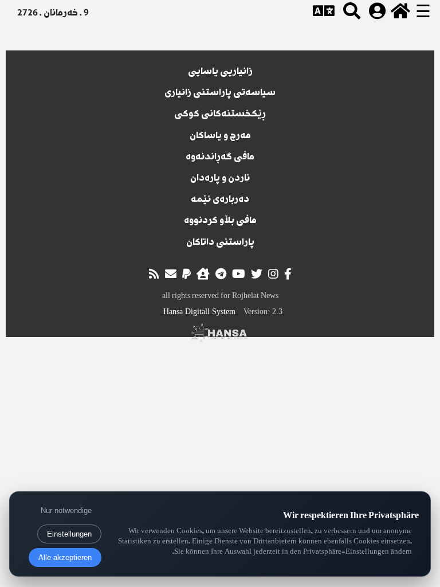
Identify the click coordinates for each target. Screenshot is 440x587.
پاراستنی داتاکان (220, 243)
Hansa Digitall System (199, 311)
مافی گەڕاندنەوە (220, 158)
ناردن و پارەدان (220, 179)
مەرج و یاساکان (220, 136)
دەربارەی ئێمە (220, 200)
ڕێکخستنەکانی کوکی (220, 115)
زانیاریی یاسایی (220, 72)
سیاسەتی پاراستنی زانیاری (220, 93)
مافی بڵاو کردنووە (220, 221)
